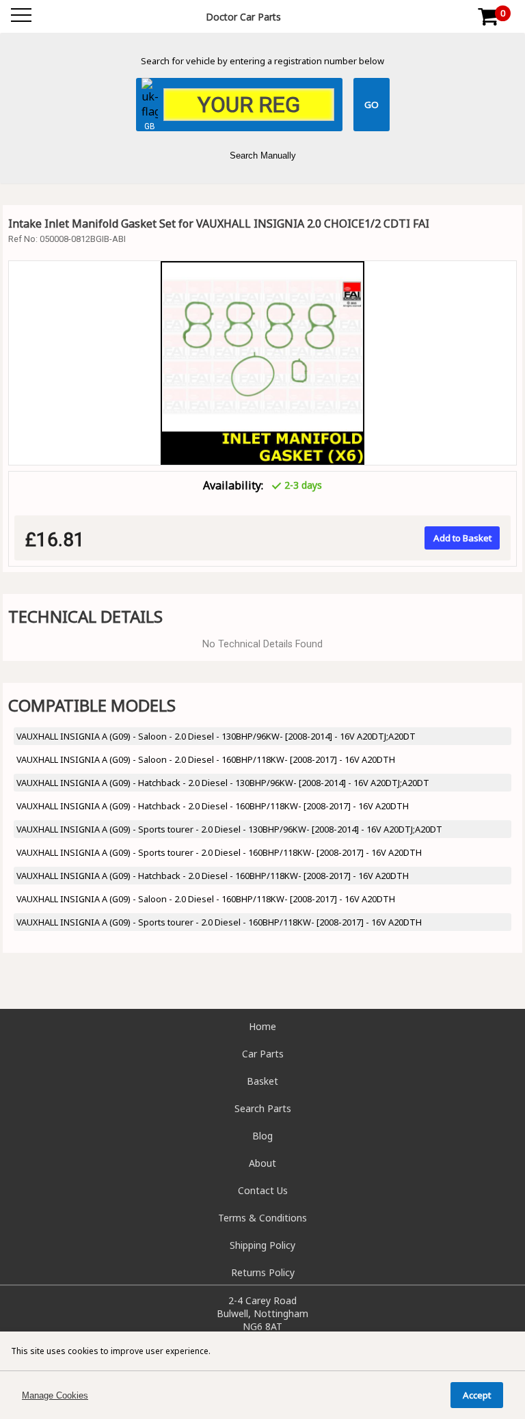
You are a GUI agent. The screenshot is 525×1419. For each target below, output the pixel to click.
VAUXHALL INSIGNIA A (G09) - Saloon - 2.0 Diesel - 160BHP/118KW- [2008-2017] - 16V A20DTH (205, 759)
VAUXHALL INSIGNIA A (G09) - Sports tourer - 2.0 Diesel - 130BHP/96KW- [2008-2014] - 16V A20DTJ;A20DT (229, 829)
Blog (262, 1135)
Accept (477, 1395)
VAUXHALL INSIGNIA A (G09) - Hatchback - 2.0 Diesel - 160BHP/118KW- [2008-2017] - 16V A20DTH (212, 806)
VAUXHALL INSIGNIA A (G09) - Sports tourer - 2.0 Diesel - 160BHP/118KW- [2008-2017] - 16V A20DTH (219, 852)
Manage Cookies (55, 1395)
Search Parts (262, 1108)
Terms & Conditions (262, 1217)
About (262, 1163)
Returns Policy (263, 1272)
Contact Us (263, 1190)
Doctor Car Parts (243, 16)
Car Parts (263, 1053)
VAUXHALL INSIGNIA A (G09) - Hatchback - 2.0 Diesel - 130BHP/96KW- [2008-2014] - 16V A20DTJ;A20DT (222, 782)
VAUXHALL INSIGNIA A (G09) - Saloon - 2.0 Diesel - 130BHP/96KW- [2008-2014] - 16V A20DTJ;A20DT (216, 736)
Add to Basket (462, 538)
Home (262, 1026)
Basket (262, 1081)
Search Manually (263, 155)
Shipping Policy (262, 1245)
